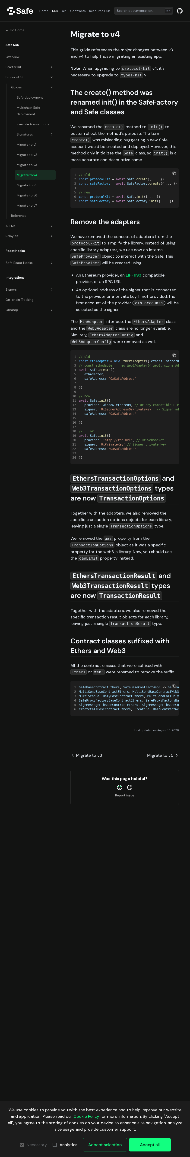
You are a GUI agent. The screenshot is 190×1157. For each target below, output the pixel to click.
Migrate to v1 (26, 144)
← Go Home (15, 30)
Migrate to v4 (27, 175)
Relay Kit (12, 236)
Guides (16, 87)
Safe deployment (30, 97)
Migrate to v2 (27, 155)
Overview (12, 57)
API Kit (10, 226)
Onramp (12, 310)
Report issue (124, 795)
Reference (18, 216)
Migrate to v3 (27, 165)
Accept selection (105, 1145)
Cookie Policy (86, 1116)
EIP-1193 (133, 275)
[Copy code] (174, 173)
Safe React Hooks (19, 263)
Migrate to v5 (27, 185)
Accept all (150, 1145)
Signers (11, 289)
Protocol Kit (15, 77)
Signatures (25, 134)
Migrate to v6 (27, 195)
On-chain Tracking (19, 300)
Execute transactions (33, 124)
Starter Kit (13, 67)
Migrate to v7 (27, 205)
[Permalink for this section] (129, 111)
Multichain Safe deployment (28, 110)
